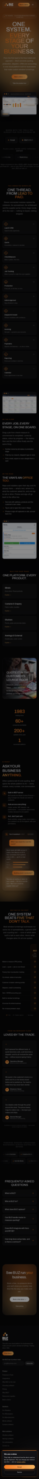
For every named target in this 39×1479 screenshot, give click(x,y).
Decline (19, 1472)
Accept (19, 1467)
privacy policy (21, 1462)
